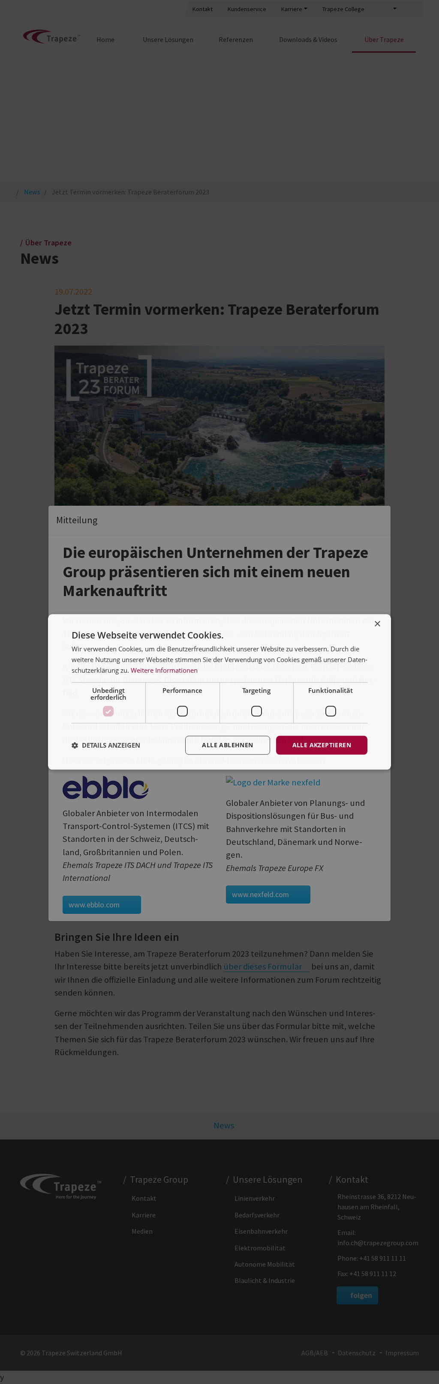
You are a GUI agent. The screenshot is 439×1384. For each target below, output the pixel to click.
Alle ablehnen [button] (227, 745)
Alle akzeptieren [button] (321, 745)
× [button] (377, 624)
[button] (106, 745)
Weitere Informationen (164, 670)
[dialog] (219, 692)
